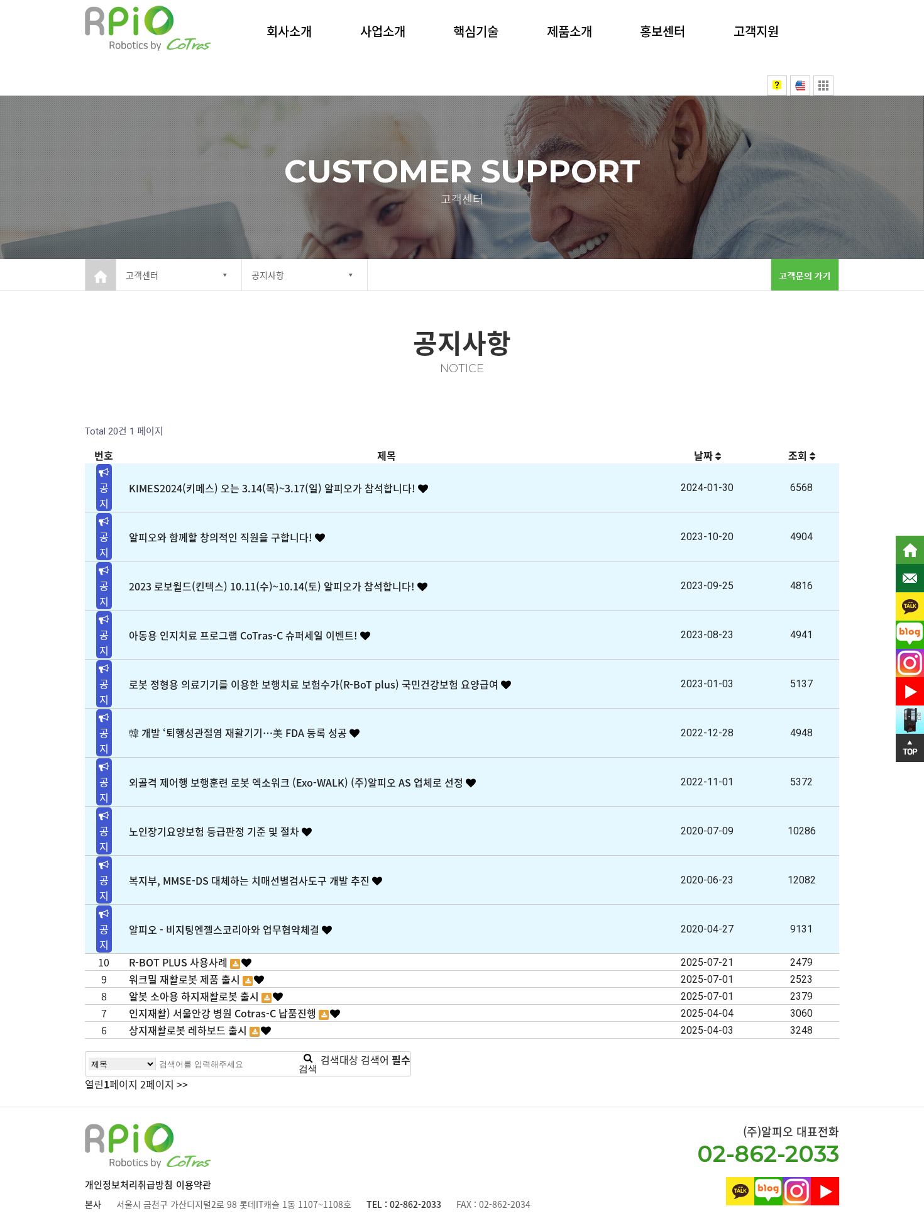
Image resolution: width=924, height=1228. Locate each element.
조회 (799, 455)
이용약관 (193, 1185)
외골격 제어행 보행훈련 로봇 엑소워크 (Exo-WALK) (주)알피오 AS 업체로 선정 (297, 782)
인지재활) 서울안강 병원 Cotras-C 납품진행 (224, 1013)
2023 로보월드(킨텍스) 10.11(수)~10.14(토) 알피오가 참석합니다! (273, 586)
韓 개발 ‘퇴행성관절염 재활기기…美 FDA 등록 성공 (239, 732)
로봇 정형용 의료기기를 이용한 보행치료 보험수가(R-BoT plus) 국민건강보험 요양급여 (315, 684)
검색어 (385, 1059)
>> (182, 1084)
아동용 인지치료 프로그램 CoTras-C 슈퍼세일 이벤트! (244, 635)
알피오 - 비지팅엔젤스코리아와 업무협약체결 (225, 929)
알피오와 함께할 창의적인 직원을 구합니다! (222, 537)
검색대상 (339, 1059)
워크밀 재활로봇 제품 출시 (186, 979)
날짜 (704, 455)
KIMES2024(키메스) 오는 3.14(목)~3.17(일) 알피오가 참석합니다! (273, 487)
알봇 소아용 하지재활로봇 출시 (195, 996)
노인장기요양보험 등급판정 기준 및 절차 (215, 831)
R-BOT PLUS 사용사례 (179, 962)
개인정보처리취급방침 (129, 1185)
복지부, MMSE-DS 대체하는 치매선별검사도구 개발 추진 (250, 880)
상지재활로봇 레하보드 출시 (189, 1029)
